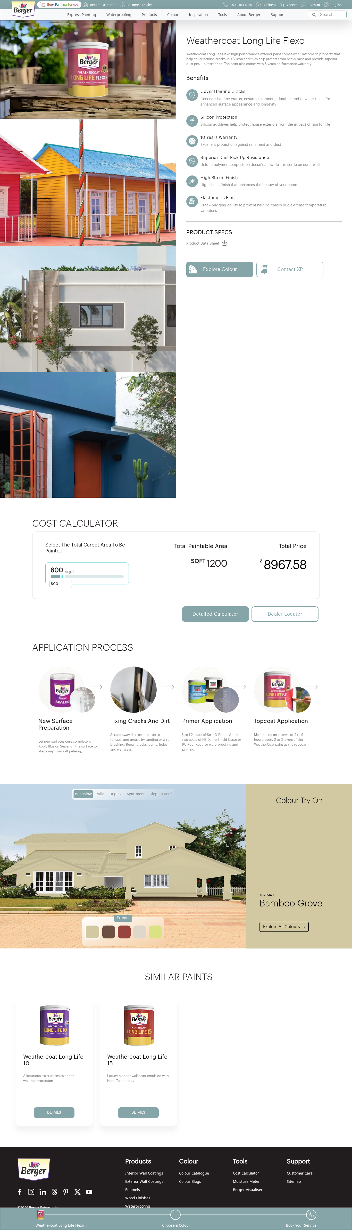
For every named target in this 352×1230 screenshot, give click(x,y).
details (54, 1112)
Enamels (132, 1189)
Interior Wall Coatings (144, 1173)
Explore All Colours (282, 927)
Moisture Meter (246, 1181)
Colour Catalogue (194, 1173)
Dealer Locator (285, 614)
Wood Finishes (137, 1197)
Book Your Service (301, 1225)
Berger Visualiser (248, 1189)
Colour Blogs (190, 1181)
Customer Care (300, 1173)
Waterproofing (137, 1206)
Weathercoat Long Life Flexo (60, 1225)
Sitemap (294, 1181)
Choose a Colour (176, 1225)
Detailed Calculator (215, 614)
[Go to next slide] (313, 706)
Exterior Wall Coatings (144, 1181)
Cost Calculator (246, 1173)
